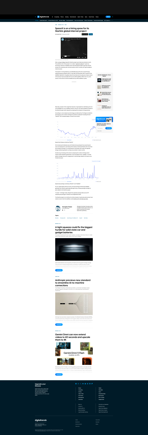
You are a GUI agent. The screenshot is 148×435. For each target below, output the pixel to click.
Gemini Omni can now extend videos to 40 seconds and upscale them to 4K (106, 94)
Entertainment (81, 397)
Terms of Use (77, 426)
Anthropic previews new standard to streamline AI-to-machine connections (106, 87)
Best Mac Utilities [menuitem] (62, 20)
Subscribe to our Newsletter (103, 404)
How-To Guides (101, 397)
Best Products (101, 395)
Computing (80, 390)
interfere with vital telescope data (80, 198)
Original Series (101, 399)
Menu (35, 16)
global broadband (80, 63)
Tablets (100, 388)
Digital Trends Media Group (41, 430)
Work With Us (77, 421)
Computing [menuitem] (56, 17)
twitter (64, 210)
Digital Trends (41, 18)
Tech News (86, 217)
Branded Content (102, 406)
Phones (79, 388)
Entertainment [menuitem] (73, 17)
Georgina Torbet (58, 34)
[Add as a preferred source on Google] (85, 34)
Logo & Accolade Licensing (83, 411)
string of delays (61, 62)
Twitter (80, 383)
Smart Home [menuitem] (91, 17)
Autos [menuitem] (86, 17)
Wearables (101, 390)
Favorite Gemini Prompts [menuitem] (98, 20)
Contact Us (80, 406)
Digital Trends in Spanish (103, 410)
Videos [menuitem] (97, 17)
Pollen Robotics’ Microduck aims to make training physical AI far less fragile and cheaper (106, 101)
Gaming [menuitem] (67, 17)
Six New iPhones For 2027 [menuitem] (53, 20)
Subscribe (108, 128)
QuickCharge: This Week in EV (72, 217)
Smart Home (80, 395)
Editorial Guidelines (81, 410)
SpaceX (80, 217)
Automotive (80, 399)
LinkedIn (89, 383)
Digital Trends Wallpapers (103, 408)
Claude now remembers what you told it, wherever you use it (106, 107)
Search (112, 16)
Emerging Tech (62, 217)
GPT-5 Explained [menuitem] (107, 20)
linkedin (62, 210)
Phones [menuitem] (62, 17)
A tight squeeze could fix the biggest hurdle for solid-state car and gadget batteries (106, 80)
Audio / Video (81, 393)
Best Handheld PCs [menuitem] (69, 20)
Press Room (97, 421)
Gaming (79, 391)
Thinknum (59, 114)
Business (56, 217)
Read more (59, 270)
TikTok (85, 383)
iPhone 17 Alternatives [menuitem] (88, 20)
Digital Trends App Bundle (103, 411)
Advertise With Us (81, 408)
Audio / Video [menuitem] (80, 17)
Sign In (108, 16)
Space (100, 391)
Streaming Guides (102, 393)
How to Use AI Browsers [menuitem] (79, 20)
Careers (76, 419)
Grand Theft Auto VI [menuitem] (43, 20)
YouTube (83, 383)
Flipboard (92, 383)
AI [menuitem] (52, 17)
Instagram (78, 383)
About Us (80, 404)
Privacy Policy (99, 130)
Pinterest (87, 383)
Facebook (76, 383)
